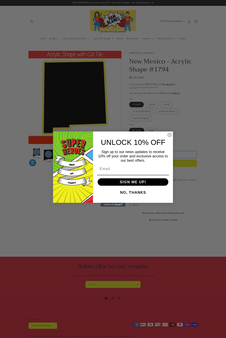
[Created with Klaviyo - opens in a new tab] (113, 204)
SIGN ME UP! (133, 182)
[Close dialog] (169, 135)
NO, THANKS (133, 192)
